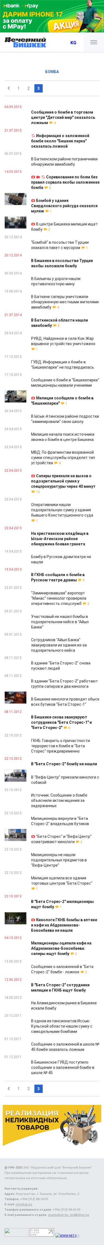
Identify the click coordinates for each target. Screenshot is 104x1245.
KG (73, 42)
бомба (52, 72)
